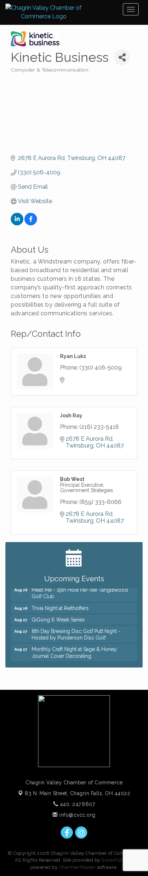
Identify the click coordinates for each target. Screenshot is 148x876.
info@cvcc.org (77, 815)
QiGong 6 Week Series (58, 617)
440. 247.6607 (76, 804)
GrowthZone (115, 860)
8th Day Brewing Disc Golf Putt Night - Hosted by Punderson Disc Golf (76, 632)
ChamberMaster (77, 867)
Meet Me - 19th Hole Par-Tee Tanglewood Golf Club (80, 590)
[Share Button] (122, 57)
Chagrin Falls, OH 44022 (77, 793)
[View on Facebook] (30, 223)
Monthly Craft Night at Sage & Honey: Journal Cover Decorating (75, 650)
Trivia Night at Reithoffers (60, 606)
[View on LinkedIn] (17, 223)
